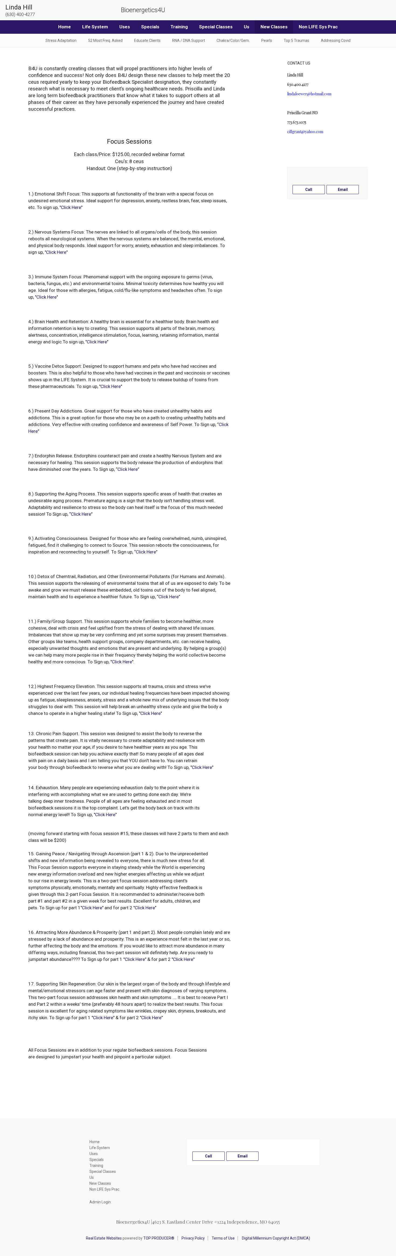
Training (179, 26)
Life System (95, 26)
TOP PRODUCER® (158, 1238)
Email (343, 189)
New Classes (273, 26)
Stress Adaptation (61, 40)
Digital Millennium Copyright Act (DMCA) (276, 1238)
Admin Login (100, 1202)
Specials (150, 26)
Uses (124, 26)
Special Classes (215, 26)
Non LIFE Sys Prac (318, 26)
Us (246, 26)
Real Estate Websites (104, 1238)
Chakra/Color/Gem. (233, 40)
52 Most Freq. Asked (105, 40)
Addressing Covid (335, 40)
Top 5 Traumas (296, 40)
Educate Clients (147, 40)
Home (64, 26)
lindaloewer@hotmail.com (309, 93)
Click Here (71, 207)
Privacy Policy (193, 1238)
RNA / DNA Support (188, 40)
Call (308, 189)
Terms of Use (223, 1238)
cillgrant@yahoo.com (305, 131)
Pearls (266, 40)
